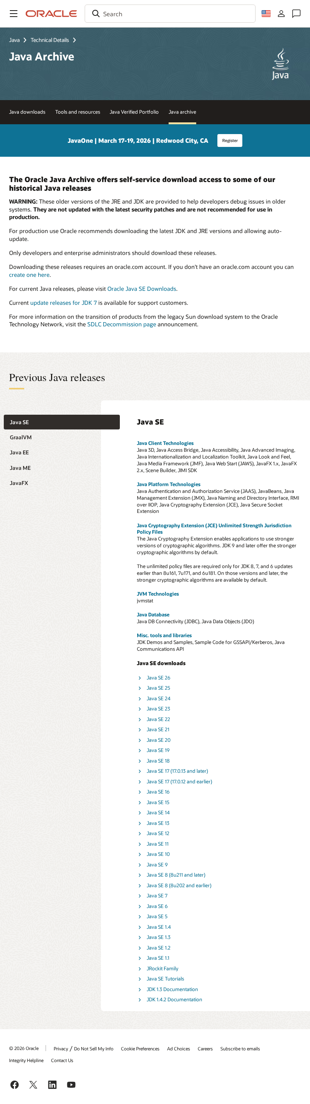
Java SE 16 (158, 792)
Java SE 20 (158, 740)
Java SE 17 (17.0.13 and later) (177, 771)
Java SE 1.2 (158, 948)
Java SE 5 (157, 916)
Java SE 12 (158, 833)
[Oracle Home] (51, 14)
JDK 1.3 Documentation (172, 989)
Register (230, 140)
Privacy (61, 1048)
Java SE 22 (158, 719)
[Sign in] (281, 13)
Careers (205, 1048)
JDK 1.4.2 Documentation (174, 999)
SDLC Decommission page (121, 324)
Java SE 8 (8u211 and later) (176, 875)
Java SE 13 (158, 823)
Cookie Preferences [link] (140, 1048)
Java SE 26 (158, 678)
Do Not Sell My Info (93, 1048)
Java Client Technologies (165, 443)
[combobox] (170, 14)
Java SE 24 (158, 698)
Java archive (182, 112)
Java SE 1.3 (158, 937)
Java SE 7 (157, 895)
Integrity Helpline (26, 1060)
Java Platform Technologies (168, 484)
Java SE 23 (158, 709)
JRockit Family (162, 968)
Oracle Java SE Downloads (141, 288)
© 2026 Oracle (24, 1048)
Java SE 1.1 (158, 958)
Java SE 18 (158, 761)
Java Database (153, 614)
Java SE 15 (158, 802)
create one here (29, 274)
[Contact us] (296, 13)
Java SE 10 (158, 854)
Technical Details (50, 39)
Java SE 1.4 (159, 927)
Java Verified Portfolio (134, 112)
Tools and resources (77, 112)
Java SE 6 (157, 906)
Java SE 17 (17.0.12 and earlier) (179, 781)
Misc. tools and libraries (164, 635)
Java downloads (27, 112)
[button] (13, 13)
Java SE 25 (158, 688)
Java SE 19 (158, 750)
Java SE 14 (158, 812)
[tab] (62, 422)
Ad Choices (178, 1048)
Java (14, 39)
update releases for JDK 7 (63, 302)
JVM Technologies (158, 594)
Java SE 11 (158, 844)
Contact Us (62, 1060)
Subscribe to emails (240, 1048)
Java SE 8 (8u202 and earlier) (179, 885)
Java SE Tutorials (165, 979)
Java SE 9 (157, 865)
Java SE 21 (158, 729)
